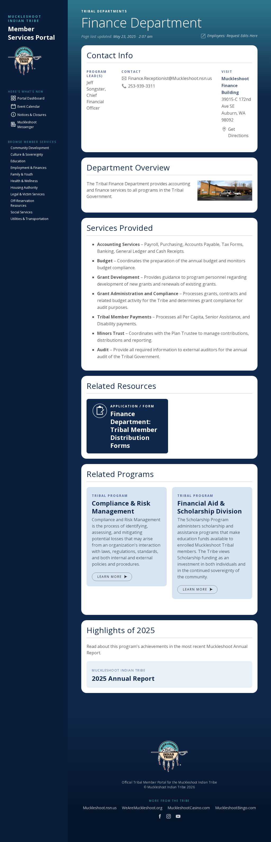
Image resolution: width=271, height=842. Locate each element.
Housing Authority (24, 187)
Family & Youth (22, 174)
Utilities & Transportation (29, 219)
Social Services (21, 212)
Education (18, 161)
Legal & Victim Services (27, 194)
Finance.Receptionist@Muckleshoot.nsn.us (170, 78)
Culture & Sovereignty (27, 154)
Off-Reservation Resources (22, 203)
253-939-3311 (141, 86)
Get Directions (238, 132)
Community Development (30, 148)
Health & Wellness (24, 181)
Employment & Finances (28, 167)
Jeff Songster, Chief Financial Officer (96, 95)
